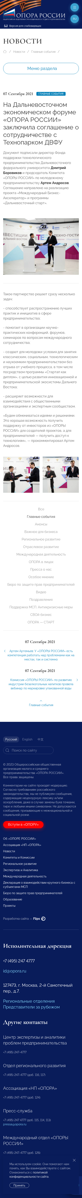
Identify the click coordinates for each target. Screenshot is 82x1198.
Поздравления (41, 600)
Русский (11, 739)
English (27, 739)
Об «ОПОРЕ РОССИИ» (19, 838)
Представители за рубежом (31, 1007)
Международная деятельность (41, 554)
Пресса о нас (41, 569)
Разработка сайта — (22, 918)
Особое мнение (41, 577)
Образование (12, 899)
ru (75, 18)
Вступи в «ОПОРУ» (23, 825)
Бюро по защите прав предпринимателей (41, 585)
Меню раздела (42, 68)
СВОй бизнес (41, 615)
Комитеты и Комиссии (18, 857)
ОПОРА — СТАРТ (41, 622)
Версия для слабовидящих (25, 26)
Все (41, 509)
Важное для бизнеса (41, 532)
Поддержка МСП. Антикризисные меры (41, 607)
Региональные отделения (29, 1001)
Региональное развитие (41, 539)
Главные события (43, 51)
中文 (41, 739)
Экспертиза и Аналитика (20, 870)
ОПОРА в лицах (41, 562)
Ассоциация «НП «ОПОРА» (22, 845)
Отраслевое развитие (41, 547)
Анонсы (41, 524)
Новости (19, 51)
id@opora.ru (14, 971)
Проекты (9, 905)
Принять (19, 1185)
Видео (41, 592)
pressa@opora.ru (14, 1124)
